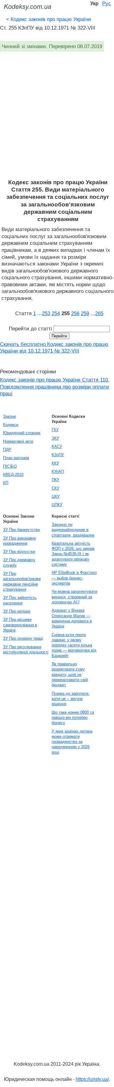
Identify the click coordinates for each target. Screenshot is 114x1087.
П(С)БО (10, 466)
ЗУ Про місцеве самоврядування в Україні (20, 624)
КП (5, 482)
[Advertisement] (57, 119)
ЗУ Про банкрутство (21, 529)
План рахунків (16, 458)
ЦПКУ (57, 504)
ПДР (7, 449)
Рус (106, 3)
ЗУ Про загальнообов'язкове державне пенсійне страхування (22, 581)
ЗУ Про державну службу (19, 562)
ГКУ (55, 429)
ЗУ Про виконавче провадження (19, 541)
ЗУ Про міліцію (16, 611)
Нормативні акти (18, 441)
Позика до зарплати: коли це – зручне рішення (70, 698)
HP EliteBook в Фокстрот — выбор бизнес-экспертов (74, 578)
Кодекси (10, 424)
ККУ (55, 463)
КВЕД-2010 (13, 474)
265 (99, 313)
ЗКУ (55, 438)
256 (75, 313)
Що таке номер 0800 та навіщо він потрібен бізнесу (73, 717)
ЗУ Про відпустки (19, 551)
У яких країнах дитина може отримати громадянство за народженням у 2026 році (72, 742)
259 (85, 313)
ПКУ (55, 479)
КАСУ (57, 446)
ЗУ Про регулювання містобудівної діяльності (25, 649)
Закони (9, 416)
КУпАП (58, 471)
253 (46, 313)
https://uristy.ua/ (92, 1079)
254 (56, 313)
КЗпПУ (58, 454)
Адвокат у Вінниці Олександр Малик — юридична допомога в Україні (72, 618)
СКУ (55, 488)
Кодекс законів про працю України (48, 19)
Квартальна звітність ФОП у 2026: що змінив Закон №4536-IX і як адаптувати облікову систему (73, 554)
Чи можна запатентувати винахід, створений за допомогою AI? (74, 596)
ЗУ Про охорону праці (23, 638)
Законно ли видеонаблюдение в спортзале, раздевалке (73, 529)
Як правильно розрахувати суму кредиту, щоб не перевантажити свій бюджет (70, 674)
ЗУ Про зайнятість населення (19, 600)
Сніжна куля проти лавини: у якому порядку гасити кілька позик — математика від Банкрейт (74, 645)
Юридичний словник (21, 433)
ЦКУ (56, 496)
